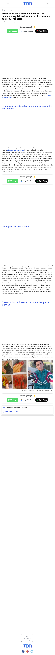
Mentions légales (27, 640)
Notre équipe (27, 638)
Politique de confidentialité (27, 641)
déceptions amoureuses (15, 150)
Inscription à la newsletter (27, 635)
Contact (27, 636)
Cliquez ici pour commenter (11, 411)
